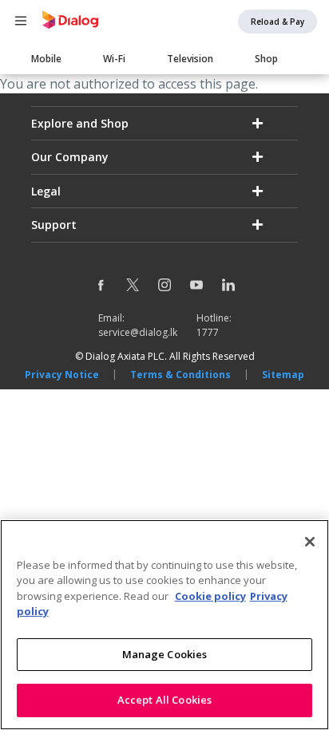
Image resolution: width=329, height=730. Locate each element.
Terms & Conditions (180, 374)
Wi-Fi (114, 58)
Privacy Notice (62, 374)
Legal (46, 191)
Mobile (46, 58)
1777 (207, 332)
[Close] (309, 541)
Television (190, 58)
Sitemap (283, 374)
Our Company (70, 156)
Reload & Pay (277, 21)
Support (54, 224)
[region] (164, 624)
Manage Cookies (165, 654)
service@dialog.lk (137, 332)
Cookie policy (210, 596)
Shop (266, 58)
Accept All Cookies (164, 700)
